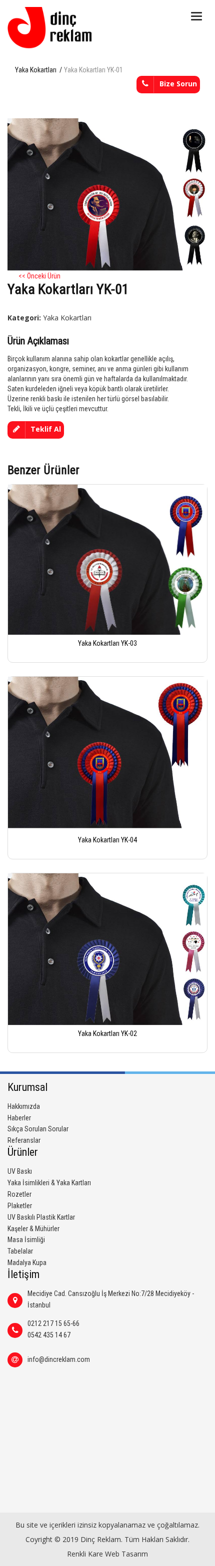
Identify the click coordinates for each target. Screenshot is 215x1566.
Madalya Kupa (27, 1263)
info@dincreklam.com (59, 1359)
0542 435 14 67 (49, 1335)
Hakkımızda (24, 1106)
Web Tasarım (126, 1554)
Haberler (19, 1118)
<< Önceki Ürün (39, 276)
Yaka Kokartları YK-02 (107, 1034)
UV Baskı (20, 1171)
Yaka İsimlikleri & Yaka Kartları (49, 1183)
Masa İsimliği (26, 1240)
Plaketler (20, 1206)
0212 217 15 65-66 (54, 1323)
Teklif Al (45, 429)
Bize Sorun (178, 83)
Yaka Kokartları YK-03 (107, 643)
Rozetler (20, 1194)
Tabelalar (20, 1251)
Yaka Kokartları (35, 70)
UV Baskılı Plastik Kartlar (41, 1217)
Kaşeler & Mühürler (34, 1229)
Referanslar (24, 1140)
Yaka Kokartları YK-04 (107, 840)
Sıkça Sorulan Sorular (38, 1129)
